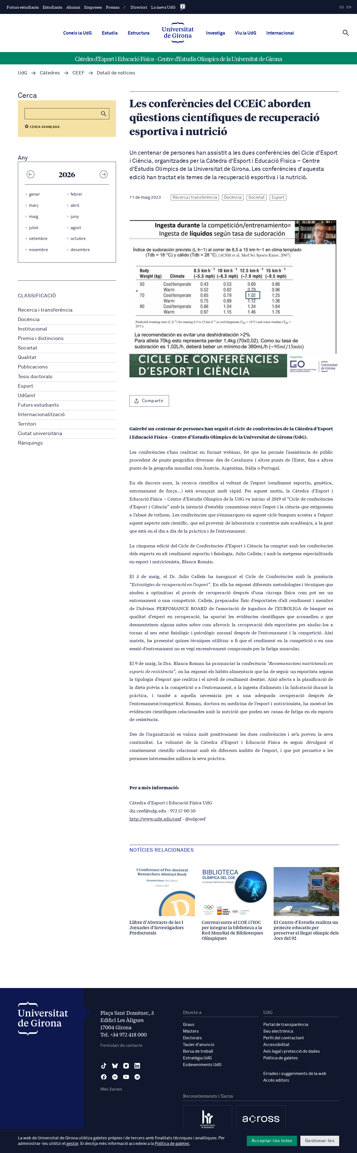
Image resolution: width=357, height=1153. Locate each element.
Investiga (215, 33)
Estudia (110, 33)
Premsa (112, 7)
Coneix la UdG (77, 33)
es (341, 7)
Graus (188, 1025)
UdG (22, 73)
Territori (27, 424)
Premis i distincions (41, 338)
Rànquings (30, 443)
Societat (27, 348)
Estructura (138, 33)
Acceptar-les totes (272, 1141)
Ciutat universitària (40, 433)
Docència (29, 319)
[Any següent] (103, 174)
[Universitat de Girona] (43, 1019)
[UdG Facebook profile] (103, 1077)
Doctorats (192, 1038)
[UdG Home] (178, 33)
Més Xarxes (111, 1089)
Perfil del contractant (283, 1038)
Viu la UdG (245, 33)
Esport (25, 386)
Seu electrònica (278, 1031)
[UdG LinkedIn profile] (137, 1065)
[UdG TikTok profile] (103, 1065)
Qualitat (27, 357)
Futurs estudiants (23, 7)
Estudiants (52, 7)
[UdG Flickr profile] (115, 1077)
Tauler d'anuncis (198, 1045)
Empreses (93, 7)
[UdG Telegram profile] (137, 1077)
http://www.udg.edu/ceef (155, 818)
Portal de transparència (285, 1025)
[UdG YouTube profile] (126, 1077)
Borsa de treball (198, 1051)
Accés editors (276, 1080)
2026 (67, 174)
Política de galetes (280, 1058)
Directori (139, 7)
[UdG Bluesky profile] (115, 1065)
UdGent (26, 395)
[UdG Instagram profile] (126, 1065)
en (348, 7)
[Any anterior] (30, 174)
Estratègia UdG (197, 1058)
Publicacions (33, 367)
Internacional (280, 33)
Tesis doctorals (35, 376)
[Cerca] (345, 32)
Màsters (191, 1031)
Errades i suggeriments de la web (294, 1074)
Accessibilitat (276, 1045)
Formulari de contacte (121, 1045)
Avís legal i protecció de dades (291, 1051)
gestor (72, 1144)
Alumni (73, 7)
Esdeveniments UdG (202, 1065)
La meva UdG (163, 7)
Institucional (32, 329)
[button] (103, 113)
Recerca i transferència (45, 310)
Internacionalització (41, 414)
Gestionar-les (319, 1141)
